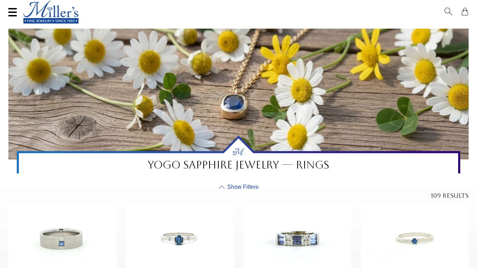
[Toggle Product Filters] (238, 187)
